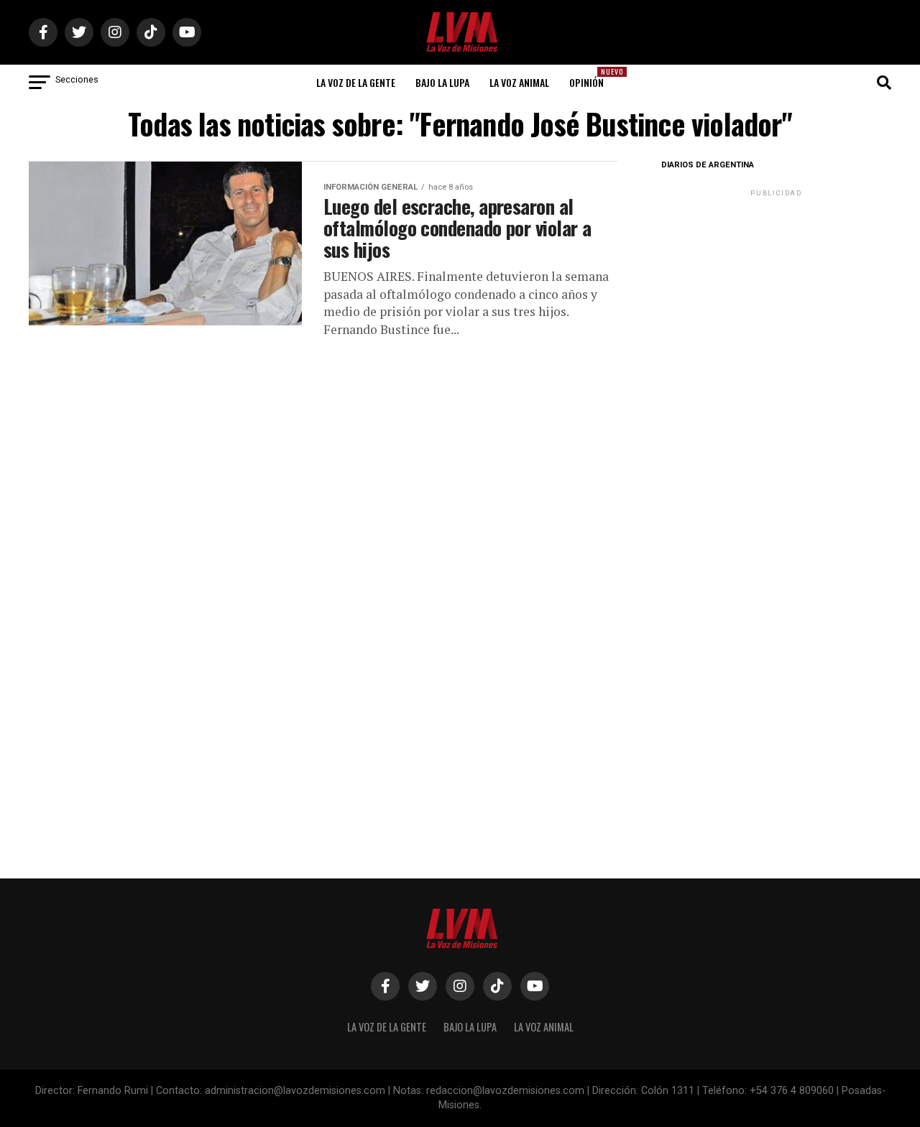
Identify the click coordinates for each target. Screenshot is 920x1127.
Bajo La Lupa (442, 82)
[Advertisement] (776, 289)
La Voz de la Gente (355, 82)
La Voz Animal (519, 82)
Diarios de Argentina (707, 165)
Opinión (590, 78)
